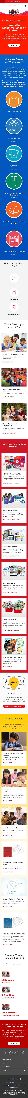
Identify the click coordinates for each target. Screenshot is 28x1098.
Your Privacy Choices (8, 1085)
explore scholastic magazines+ (11, 555)
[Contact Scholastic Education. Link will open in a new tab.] (14, 278)
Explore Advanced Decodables (11, 519)
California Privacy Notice (19, 1085)
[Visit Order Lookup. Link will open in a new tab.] (14, 307)
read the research (8, 871)
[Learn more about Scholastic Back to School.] (14, 292)
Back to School (14, 299)
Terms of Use (19, 1082)
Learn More (14, 114)
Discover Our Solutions (9, 433)
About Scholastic (14, 1087)
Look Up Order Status (14, 314)
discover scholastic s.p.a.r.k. (11, 483)
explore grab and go (8, 666)
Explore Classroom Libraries (11, 630)
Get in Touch (14, 285)
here (17, 1094)
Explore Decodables (8, 362)
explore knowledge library (10, 592)
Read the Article (7, 762)
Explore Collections (8, 396)
